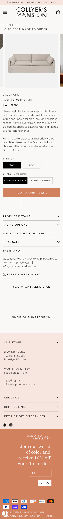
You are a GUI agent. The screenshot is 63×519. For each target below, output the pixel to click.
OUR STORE (12, 342)
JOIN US (45, 482)
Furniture (11, 25)
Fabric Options (15, 224)
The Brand (11, 250)
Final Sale (11, 242)
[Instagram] (11, 425)
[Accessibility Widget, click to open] (5, 513)
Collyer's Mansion (21, 512)
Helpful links (15, 407)
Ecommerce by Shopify (36, 515)
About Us (11, 397)
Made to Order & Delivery (24, 233)
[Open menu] (8, 12)
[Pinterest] (4, 425)
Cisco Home (11, 95)
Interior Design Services (24, 416)
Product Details (16, 216)
